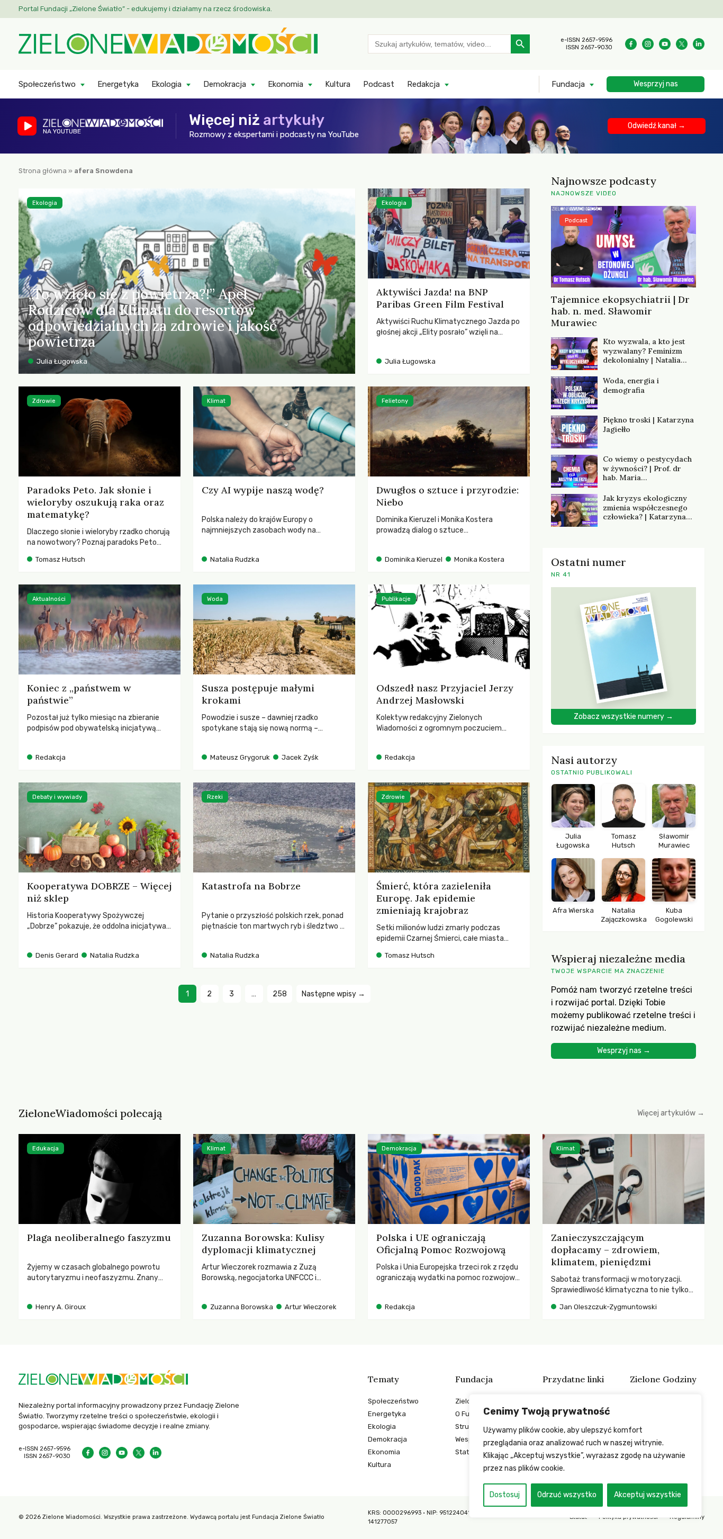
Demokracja (224, 84)
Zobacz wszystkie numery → (623, 716)
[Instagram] (648, 44)
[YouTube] (665, 44)
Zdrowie (44, 401)
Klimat (216, 401)
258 (280, 993)
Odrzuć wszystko (567, 1494)
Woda (215, 599)
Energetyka (118, 84)
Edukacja (45, 1148)
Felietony (395, 401)
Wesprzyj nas (656, 83)
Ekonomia (285, 84)
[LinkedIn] (698, 44)
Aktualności (49, 599)
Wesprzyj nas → (623, 1050)
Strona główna (43, 171)
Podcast (378, 84)
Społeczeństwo (47, 84)
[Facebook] (631, 44)
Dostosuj (505, 1494)
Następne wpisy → (333, 993)
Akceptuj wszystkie (647, 1494)
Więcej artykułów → (670, 1113)
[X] (682, 44)
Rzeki (215, 797)
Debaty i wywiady (57, 797)
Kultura (337, 84)
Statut (465, 1452)
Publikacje (396, 599)
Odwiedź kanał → (656, 125)
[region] (585, 1456)
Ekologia (166, 84)
